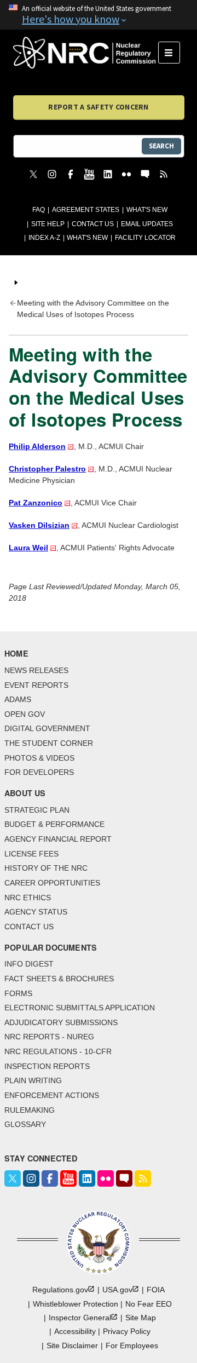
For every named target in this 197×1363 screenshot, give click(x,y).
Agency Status (35, 911)
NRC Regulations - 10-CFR (58, 1051)
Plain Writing (33, 1080)
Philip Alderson (37, 446)
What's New (146, 210)
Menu (172, 52)
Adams (17, 699)
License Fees (31, 853)
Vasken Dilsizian (39, 525)
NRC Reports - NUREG (49, 1036)
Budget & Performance (54, 824)
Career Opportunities (52, 882)
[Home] (85, 52)
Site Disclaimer (72, 1345)
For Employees (132, 1345)
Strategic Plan (36, 810)
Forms (18, 993)
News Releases (36, 670)
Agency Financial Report (58, 839)
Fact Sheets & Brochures (59, 978)
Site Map (140, 1317)
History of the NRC (46, 868)
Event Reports (36, 685)
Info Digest (29, 963)
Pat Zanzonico (35, 502)
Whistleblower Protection (75, 1303)
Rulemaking (29, 1110)
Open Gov (24, 714)
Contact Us (93, 224)
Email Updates (147, 224)
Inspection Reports (47, 1066)
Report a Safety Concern (98, 107)
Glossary (25, 1124)
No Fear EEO (148, 1303)
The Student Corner (48, 743)
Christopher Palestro (47, 468)
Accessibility (75, 1331)
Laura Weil (28, 547)
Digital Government (47, 728)
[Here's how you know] (98, 15)
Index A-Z (44, 237)
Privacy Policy (126, 1331)
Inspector (80, 1317)
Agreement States (85, 210)
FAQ (38, 210)
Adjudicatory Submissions (61, 1022)
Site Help (48, 224)
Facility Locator (145, 237)
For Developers (39, 772)
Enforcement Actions (51, 1095)
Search (161, 146)
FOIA (156, 1289)
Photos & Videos (39, 758)
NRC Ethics (27, 897)
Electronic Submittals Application (79, 1007)
